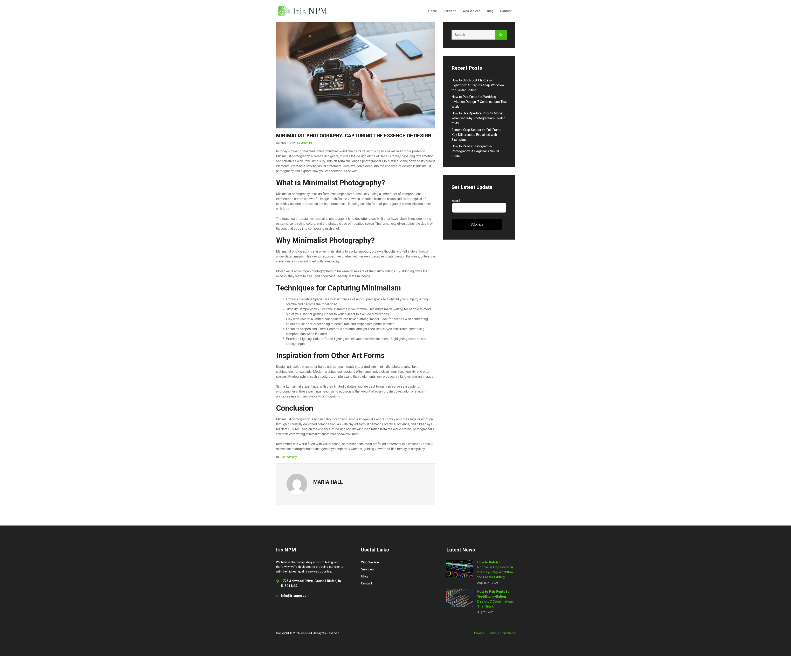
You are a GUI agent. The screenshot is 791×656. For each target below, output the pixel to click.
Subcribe (477, 224)
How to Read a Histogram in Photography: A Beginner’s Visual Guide (475, 151)
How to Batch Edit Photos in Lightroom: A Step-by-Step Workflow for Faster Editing (478, 85)
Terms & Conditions (501, 633)
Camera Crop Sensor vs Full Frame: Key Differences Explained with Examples (477, 135)
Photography (289, 456)
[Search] (501, 35)
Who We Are (471, 11)
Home (432, 11)
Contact (506, 11)
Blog (490, 11)
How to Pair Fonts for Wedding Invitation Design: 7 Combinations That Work (479, 102)
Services (449, 11)
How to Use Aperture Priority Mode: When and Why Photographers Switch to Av (478, 118)
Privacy (479, 633)
